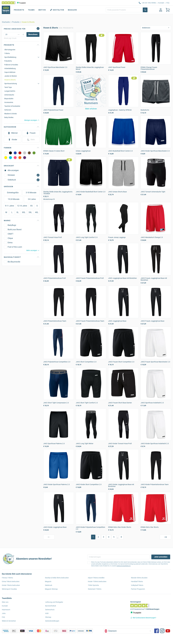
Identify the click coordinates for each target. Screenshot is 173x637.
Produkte (19, 10)
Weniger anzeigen (30, 120)
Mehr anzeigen (31, 250)
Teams (31, 10)
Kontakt (161, 3)
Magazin (72, 10)
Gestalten (58, 10)
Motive (42, 10)
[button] (91, 91)
